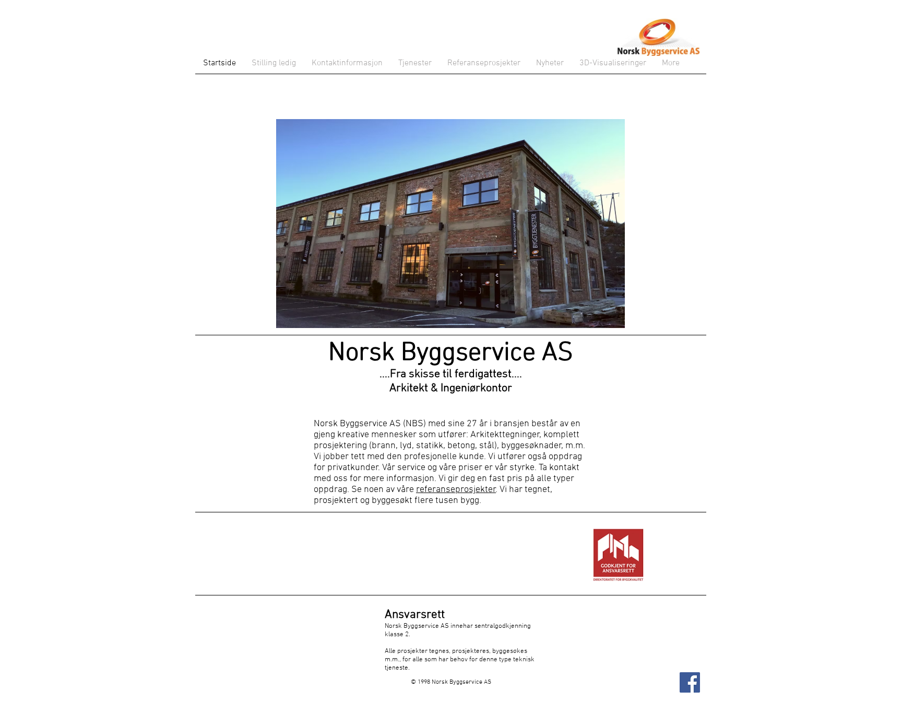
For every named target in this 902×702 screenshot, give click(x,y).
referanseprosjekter (456, 489)
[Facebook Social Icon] (690, 682)
